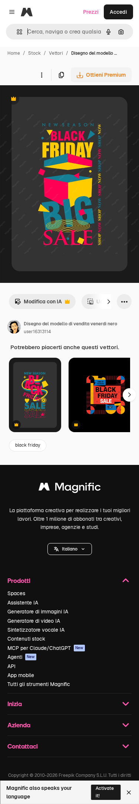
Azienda (18, 725)
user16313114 (37, 332)
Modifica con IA (38, 303)
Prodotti (18, 580)
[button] (69, 549)
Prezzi (91, 12)
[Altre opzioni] (41, 74)
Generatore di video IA (33, 621)
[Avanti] (108, 301)
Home (13, 53)
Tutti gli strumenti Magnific (38, 684)
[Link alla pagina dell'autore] (14, 328)
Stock (34, 53)
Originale (49, 99)
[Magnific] (70, 488)
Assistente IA (22, 602)
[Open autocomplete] (16, 32)
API (11, 666)
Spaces (16, 593)
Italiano (69, 549)
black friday (27, 445)
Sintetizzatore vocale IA (35, 629)
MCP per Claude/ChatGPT (45, 648)
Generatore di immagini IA (37, 611)
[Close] (129, 792)
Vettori (56, 53)
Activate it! (105, 791)
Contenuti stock (26, 638)
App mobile (20, 675)
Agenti (21, 657)
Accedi (118, 12)
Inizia (14, 704)
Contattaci (22, 746)
